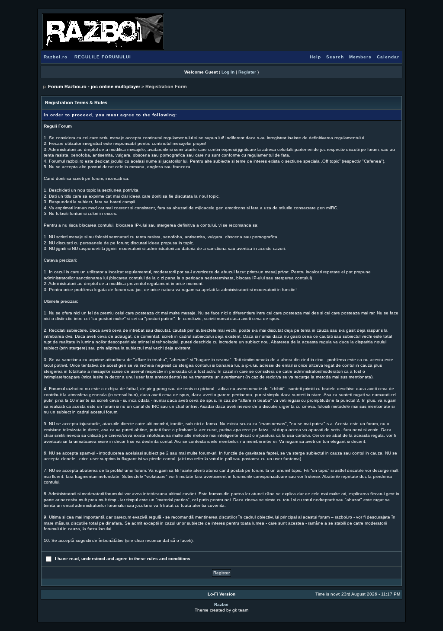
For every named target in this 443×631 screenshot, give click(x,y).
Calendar (388, 56)
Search (335, 56)
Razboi (221, 604)
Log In (228, 72)
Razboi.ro (55, 56)
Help (315, 56)
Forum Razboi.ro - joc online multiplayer (94, 86)
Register (247, 72)
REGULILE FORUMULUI (102, 56)
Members (360, 56)
